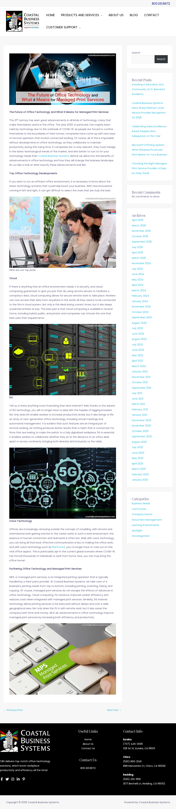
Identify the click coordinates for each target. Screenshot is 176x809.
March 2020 (139, 469)
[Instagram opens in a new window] (12, 779)
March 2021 (138, 404)
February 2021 (140, 409)
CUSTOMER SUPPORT (61, 27)
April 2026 (137, 220)
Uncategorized (140, 536)
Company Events (142, 514)
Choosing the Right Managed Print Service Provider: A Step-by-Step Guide (149, 168)
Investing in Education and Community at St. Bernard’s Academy (148, 89)
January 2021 (139, 415)
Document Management (147, 519)
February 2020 (140, 474)
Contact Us (88, 748)
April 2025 (137, 252)
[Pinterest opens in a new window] (23, 779)
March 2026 (139, 225)
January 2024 (140, 301)
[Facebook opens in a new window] (1, 779)
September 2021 (141, 388)
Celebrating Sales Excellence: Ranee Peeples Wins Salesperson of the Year (149, 131)
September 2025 (142, 241)
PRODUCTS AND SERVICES (80, 15)
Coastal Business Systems (53, 156)
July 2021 (137, 393)
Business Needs (141, 503)
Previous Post (13, 710)
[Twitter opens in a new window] (7, 779)
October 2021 (140, 382)
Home (88, 739)
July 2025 (137, 247)
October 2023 (140, 312)
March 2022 (139, 366)
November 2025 (141, 231)
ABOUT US (116, 15)
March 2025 (139, 258)
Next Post (114, 710)
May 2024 (138, 279)
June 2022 (138, 350)
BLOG (134, 15)
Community (139, 509)
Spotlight (137, 530)
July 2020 (137, 447)
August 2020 (139, 442)
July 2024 (137, 269)
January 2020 (140, 479)
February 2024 (140, 295)
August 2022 (139, 339)
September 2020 (142, 436)
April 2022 (137, 360)
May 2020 (137, 458)
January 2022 (140, 371)
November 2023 (141, 306)
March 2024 (139, 290)
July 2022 (137, 344)
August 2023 (139, 323)
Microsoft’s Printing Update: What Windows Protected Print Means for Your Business (149, 149)
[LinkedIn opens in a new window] (18, 779)
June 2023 (138, 333)
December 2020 (141, 420)
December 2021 (141, 377)
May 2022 (137, 355)
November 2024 (141, 263)
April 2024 (138, 285)
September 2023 (142, 317)
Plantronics (58, 547)
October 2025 (140, 236)
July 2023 (137, 328)
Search (136, 52)
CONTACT (151, 15)
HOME (50, 15)
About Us (88, 744)
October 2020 (140, 431)
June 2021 (137, 398)
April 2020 (137, 463)
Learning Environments (145, 525)
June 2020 (138, 452)
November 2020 (141, 425)
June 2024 (138, 274)
